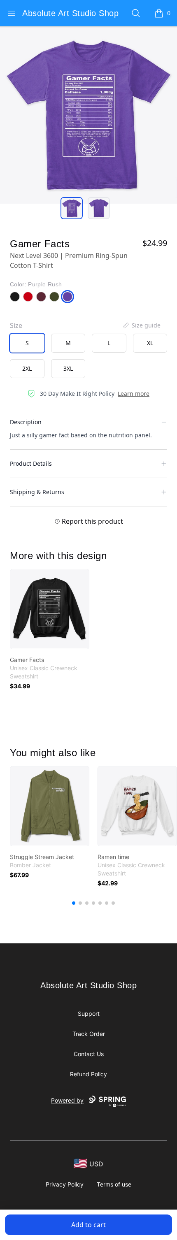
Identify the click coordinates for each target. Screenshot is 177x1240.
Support (89, 1013)
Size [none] (16, 325)
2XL (27, 368)
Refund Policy (88, 1073)
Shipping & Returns (37, 492)
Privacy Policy (65, 1184)
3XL (68, 368)
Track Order (88, 1033)
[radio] (27, 343)
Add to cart (88, 1224)
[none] (141, 325)
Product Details (31, 463)
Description (26, 422)
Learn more (133, 393)
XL (150, 343)
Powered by (67, 1100)
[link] (49, 609)
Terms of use (114, 1184)
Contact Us (89, 1053)
